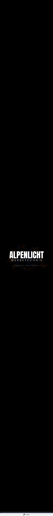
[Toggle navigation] (49, 2)
